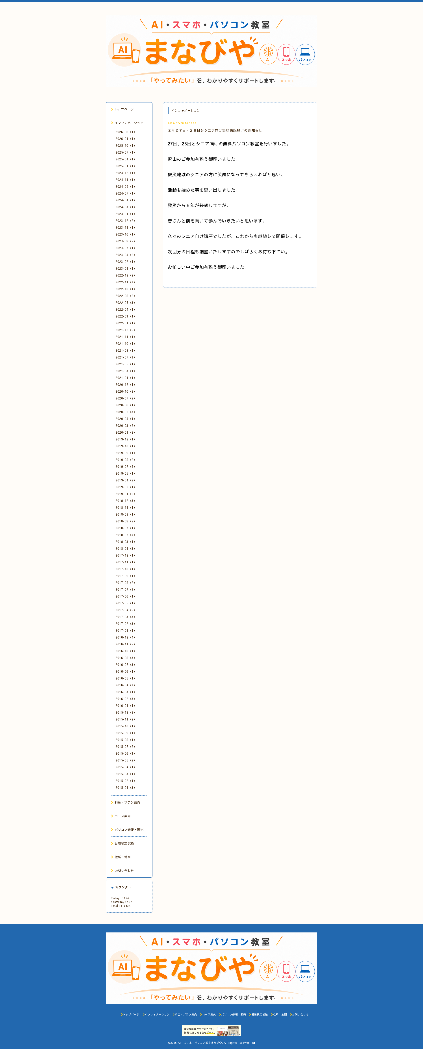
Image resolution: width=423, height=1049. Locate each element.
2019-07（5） (126, 466)
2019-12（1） (126, 439)
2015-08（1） (126, 739)
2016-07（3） (126, 664)
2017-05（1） (126, 603)
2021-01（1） (126, 377)
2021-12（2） (126, 330)
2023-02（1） (126, 261)
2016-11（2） (126, 644)
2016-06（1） (126, 671)
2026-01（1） (126, 138)
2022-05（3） (126, 302)
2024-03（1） (126, 207)
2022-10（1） (126, 289)
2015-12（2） (126, 712)
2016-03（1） (126, 692)
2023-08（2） (126, 241)
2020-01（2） (126, 432)
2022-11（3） (126, 282)
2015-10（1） (126, 726)
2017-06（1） (126, 596)
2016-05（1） (126, 678)
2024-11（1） (126, 179)
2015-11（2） (126, 719)
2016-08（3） (126, 657)
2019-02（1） (126, 487)
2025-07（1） (126, 152)
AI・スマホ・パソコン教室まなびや (200, 1042)
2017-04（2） (126, 610)
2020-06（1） (126, 405)
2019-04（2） (126, 480)
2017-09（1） (126, 576)
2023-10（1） (126, 234)
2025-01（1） (126, 166)
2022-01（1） (126, 323)
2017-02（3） (126, 623)
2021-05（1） (126, 364)
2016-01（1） (126, 705)
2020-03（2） (126, 425)
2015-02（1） (126, 780)
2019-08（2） (126, 459)
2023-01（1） (126, 268)
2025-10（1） (126, 145)
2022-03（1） (126, 316)
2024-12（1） (126, 173)
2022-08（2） (126, 295)
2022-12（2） (126, 275)
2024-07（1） (126, 193)
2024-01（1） (126, 214)
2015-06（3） (126, 753)
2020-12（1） (126, 384)
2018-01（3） (126, 548)
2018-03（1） (126, 541)
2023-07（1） (126, 248)
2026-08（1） (126, 132)
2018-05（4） (126, 535)
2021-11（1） (126, 336)
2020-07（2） (126, 398)
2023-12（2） (126, 220)
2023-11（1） (126, 227)
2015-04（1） (126, 767)
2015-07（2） (126, 746)
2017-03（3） (126, 617)
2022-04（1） (126, 309)
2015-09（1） (126, 733)
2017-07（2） (126, 589)
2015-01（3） (126, 787)
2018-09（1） (126, 514)
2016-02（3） (126, 698)
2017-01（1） (126, 630)
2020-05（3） (126, 412)
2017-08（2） (126, 582)
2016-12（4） (126, 637)
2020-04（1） (126, 418)
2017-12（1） (126, 555)
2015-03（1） (126, 774)
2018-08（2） (126, 521)
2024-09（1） (126, 186)
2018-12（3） (126, 500)
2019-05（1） (126, 473)
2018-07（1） (126, 528)
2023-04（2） (126, 255)
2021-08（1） (126, 350)
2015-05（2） (126, 760)
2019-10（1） (126, 446)
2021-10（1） (126, 343)
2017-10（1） (126, 569)
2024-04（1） (126, 200)
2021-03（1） (126, 371)
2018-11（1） (126, 507)
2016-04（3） (126, 685)
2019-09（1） (126, 453)
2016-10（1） (126, 651)
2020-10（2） (126, 391)
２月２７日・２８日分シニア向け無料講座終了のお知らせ (215, 130)
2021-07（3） (126, 357)
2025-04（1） (126, 159)
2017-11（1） (126, 562)
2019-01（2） (126, 494)
